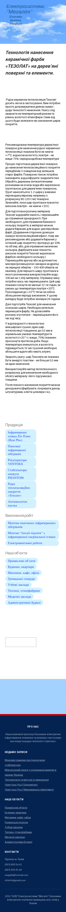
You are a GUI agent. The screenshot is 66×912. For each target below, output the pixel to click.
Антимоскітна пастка (17, 503)
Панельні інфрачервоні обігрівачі (17, 450)
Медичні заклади (19, 596)
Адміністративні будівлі (24, 602)
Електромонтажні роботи (25, 543)
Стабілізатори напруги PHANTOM (17, 474)
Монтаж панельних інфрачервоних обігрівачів (32, 525)
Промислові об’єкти (21, 561)
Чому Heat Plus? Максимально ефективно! (29, 789)
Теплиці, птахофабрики (24, 590)
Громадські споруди (21, 578)
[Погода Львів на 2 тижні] (20, 644)
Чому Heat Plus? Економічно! (21, 784)
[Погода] (12, 639)
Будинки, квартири (21, 567)
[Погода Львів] (14, 634)
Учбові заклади (18, 584)
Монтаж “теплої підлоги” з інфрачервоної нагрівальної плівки (31, 535)
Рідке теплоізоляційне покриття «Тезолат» (19, 489)
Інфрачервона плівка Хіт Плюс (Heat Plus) (19, 436)
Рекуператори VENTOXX (17, 462)
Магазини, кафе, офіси (23, 572)
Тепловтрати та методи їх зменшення (27, 779)
